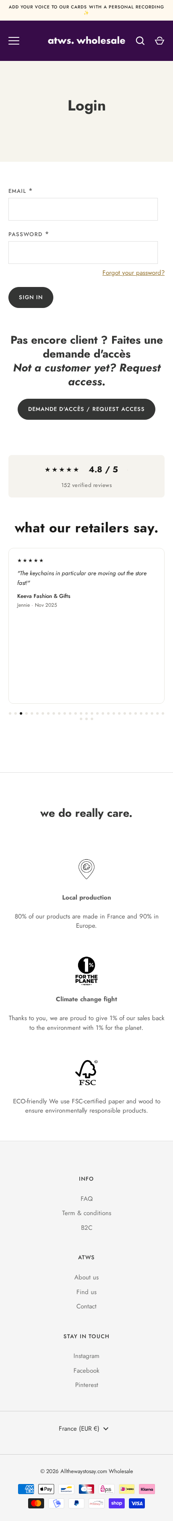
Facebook (86, 1370)
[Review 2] (15, 713)
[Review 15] (86, 713)
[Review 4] (26, 713)
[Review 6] (37, 713)
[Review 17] (97, 713)
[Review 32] (92, 719)
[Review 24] (135, 713)
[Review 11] (64, 713)
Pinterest (86, 1384)
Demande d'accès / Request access (86, 409)
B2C (86, 1227)
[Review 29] (163, 713)
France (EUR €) (79, 1428)
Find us (86, 1292)
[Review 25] (141, 713)
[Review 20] (114, 713)
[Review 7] (43, 713)
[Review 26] (146, 713)
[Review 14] (81, 713)
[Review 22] (124, 713)
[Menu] (14, 41)
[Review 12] (70, 713)
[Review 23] (130, 713)
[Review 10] (59, 713)
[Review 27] (152, 713)
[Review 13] (75, 713)
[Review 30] (81, 719)
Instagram (86, 1355)
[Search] (140, 41)
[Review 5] (32, 713)
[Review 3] (21, 713)
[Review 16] (92, 713)
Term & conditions (86, 1213)
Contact (86, 1306)
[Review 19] (108, 713)
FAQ (87, 1198)
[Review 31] (86, 719)
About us (86, 1277)
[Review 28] (157, 713)
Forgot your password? (133, 272)
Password (25, 234)
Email (17, 191)
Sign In (31, 297)
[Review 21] (119, 713)
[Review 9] (53, 713)
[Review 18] (103, 713)
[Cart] (159, 41)
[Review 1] (10, 713)
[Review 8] (48, 713)
